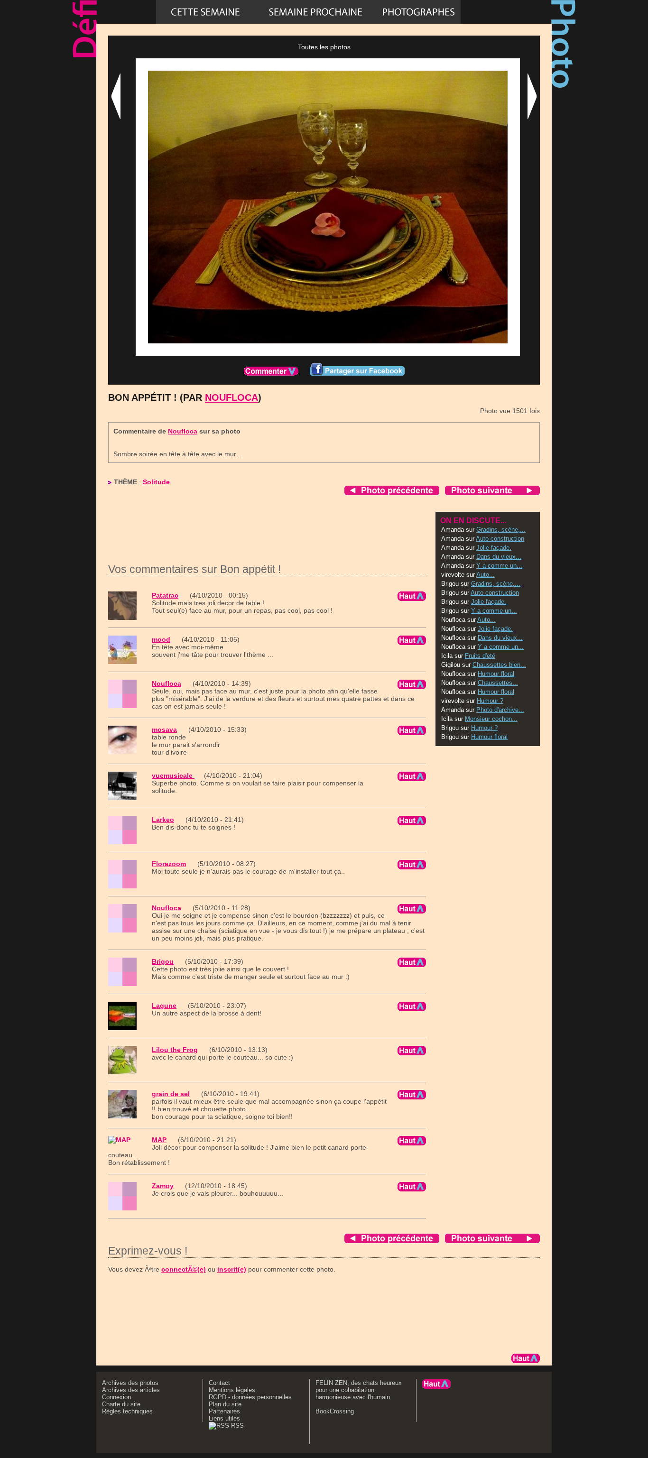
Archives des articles (131, 1389)
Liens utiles (224, 1418)
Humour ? (490, 700)
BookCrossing (334, 1411)
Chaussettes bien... (499, 664)
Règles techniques (127, 1411)
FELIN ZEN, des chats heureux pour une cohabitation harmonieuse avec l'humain (358, 1390)
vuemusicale (173, 775)
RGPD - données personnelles (250, 1397)
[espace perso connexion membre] (506, 12)
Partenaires (224, 1411)
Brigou (163, 961)
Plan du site (225, 1404)
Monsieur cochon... (491, 718)
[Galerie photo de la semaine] (205, 12)
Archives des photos (130, 1382)
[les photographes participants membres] (418, 12)
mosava (164, 729)
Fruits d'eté (480, 655)
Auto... (485, 574)
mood (161, 639)
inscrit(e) (231, 1269)
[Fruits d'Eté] (315, 12)
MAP (159, 1140)
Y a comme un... (499, 565)
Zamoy (163, 1186)
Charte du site (121, 1404)
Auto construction (500, 538)
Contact (219, 1382)
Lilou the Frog (175, 1049)
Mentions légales (232, 1389)
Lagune (164, 1005)
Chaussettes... (498, 682)
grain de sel (171, 1094)
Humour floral (496, 673)
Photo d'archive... (500, 709)
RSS (236, 1425)
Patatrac (165, 595)
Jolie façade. (493, 547)
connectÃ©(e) (183, 1269)
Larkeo (163, 819)
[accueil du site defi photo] (126, 12)
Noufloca (231, 397)
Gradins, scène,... (501, 529)
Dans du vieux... (498, 556)
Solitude (156, 482)
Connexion (116, 1397)
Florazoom (169, 863)
